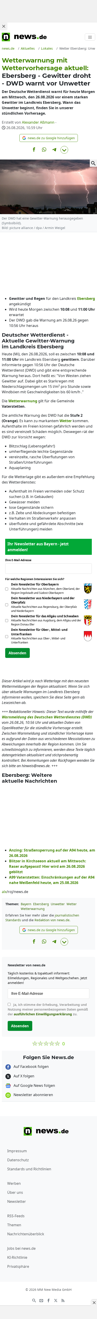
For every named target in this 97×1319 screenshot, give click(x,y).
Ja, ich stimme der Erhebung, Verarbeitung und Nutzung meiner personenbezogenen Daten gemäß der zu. (48, 1009)
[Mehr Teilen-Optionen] (64, 150)
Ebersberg (41, 904)
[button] (48, 138)
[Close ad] (3, 26)
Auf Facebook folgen (31, 1066)
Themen (14, 1224)
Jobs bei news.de (21, 1248)
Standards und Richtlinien (29, 1168)
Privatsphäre (18, 1266)
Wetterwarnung (33, 909)
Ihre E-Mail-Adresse (19, 560)
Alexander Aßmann (38, 122)
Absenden (17, 652)
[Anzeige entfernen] (94, 1302)
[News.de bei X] (56, 1300)
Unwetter (58, 904)
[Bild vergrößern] (93, 163)
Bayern (26, 904)
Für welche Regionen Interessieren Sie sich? (36, 579)
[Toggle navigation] (90, 37)
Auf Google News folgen (34, 1085)
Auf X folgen (23, 1076)
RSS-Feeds (16, 1215)
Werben (14, 1183)
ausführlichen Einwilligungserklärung (43, 1014)
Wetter (72, 904)
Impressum (17, 1150)
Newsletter (16, 1201)
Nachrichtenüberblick (25, 1233)
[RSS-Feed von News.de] (63, 1300)
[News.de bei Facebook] (48, 1300)
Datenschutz (18, 1159)
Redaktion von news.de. (52, 920)
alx (4, 891)
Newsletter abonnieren (33, 1094)
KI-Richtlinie (17, 1257)
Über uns (15, 1192)
